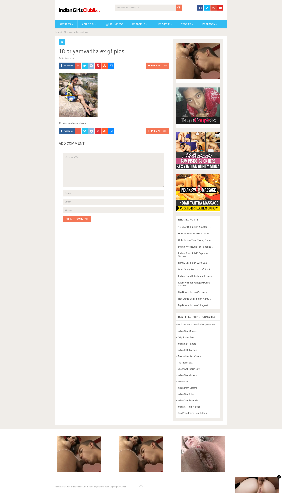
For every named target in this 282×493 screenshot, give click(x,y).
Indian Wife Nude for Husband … (195, 246)
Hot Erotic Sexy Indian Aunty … (194, 298)
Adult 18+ (88, 24)
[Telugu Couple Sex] (198, 123)
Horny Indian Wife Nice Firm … (194, 233)
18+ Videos (116, 24)
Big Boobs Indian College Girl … (195, 305)
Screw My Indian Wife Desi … (194, 262)
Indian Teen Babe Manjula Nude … (196, 276)
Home (58, 32)
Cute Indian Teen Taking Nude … (195, 240)
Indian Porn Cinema (187, 387)
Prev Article (159, 65)
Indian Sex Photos (186, 343)
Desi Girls (138, 24)
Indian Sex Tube (185, 394)
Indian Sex (182, 381)
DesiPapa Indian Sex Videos (192, 413)
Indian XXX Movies (187, 350)
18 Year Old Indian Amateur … (194, 226)
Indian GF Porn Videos (188, 406)
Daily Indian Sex (185, 337)
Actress (65, 24)
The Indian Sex (185, 362)
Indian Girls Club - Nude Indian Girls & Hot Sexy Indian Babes (82, 487)
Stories (186, 24)
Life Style (163, 24)
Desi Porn (208, 24)
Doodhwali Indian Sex (188, 369)
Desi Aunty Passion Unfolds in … (195, 269)
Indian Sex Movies (187, 331)
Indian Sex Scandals (187, 400)
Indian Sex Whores (187, 375)
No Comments (68, 58)
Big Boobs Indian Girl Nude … (194, 292)
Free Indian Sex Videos (189, 356)
